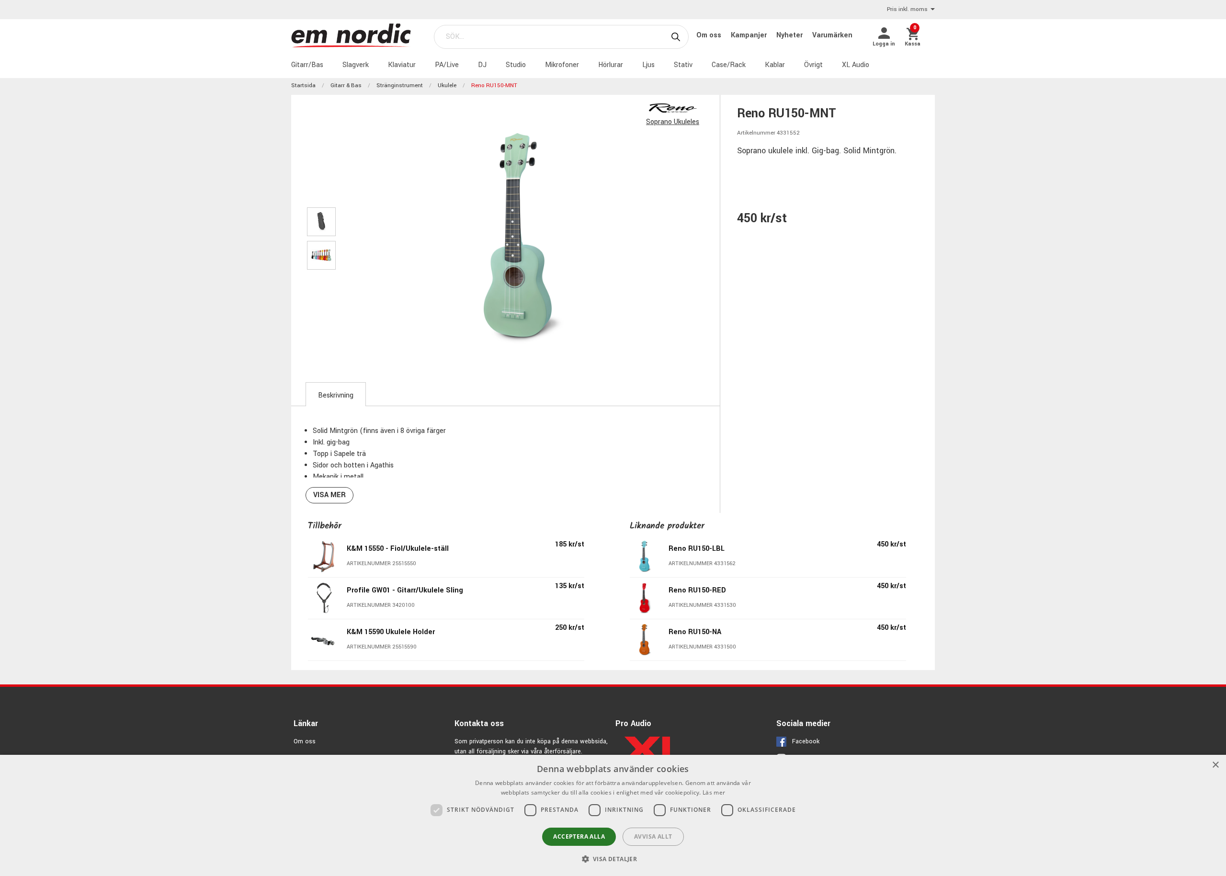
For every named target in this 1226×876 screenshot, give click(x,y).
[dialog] (613, 815)
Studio (516, 65)
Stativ (683, 65)
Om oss (709, 35)
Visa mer (329, 495)
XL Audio (855, 65)
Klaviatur (402, 65)
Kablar (775, 65)
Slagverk (355, 65)
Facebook (805, 741)
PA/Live (447, 65)
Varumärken (832, 35)
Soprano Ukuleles (672, 122)
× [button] (1215, 765)
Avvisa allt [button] (653, 836)
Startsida (303, 85)
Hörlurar (610, 65)
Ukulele (447, 85)
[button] (613, 859)
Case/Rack (729, 65)
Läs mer (714, 792)
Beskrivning (335, 395)
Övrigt (813, 65)
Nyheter (790, 35)
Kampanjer (750, 35)
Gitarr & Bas (346, 85)
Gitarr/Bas (307, 65)
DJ (482, 65)
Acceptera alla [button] (579, 836)
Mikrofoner (562, 65)
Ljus (648, 65)
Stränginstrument (399, 85)
